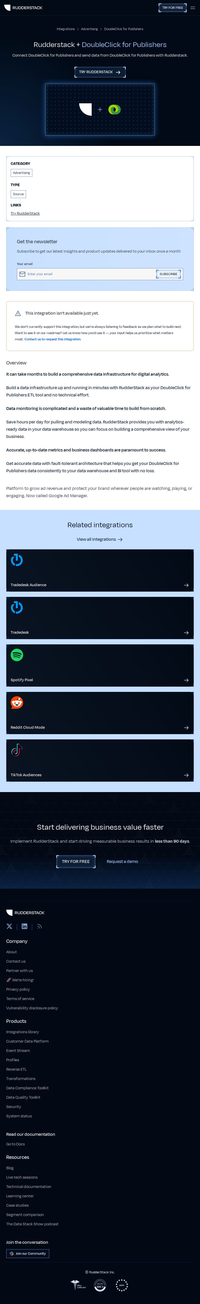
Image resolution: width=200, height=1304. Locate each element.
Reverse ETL (16, 1069)
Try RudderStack (25, 213)
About (11, 952)
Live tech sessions (22, 1177)
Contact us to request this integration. (52, 339)
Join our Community (31, 1253)
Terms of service (20, 999)
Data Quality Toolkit (23, 1097)
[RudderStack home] (23, 8)
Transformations (20, 1079)
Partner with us (19, 971)
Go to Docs (15, 1144)
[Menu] (193, 8)
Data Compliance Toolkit (27, 1088)
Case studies (17, 1205)
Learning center (20, 1196)
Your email (25, 264)
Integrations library (22, 1032)
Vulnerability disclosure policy (32, 1008)
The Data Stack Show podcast (32, 1224)
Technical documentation (28, 1187)
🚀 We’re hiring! (20, 980)
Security (13, 1107)
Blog (10, 1168)
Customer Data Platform (27, 1041)
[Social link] (9, 927)
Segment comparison (25, 1215)
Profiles (12, 1060)
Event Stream (18, 1050)
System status (19, 1116)
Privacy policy (18, 989)
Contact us (16, 961)
